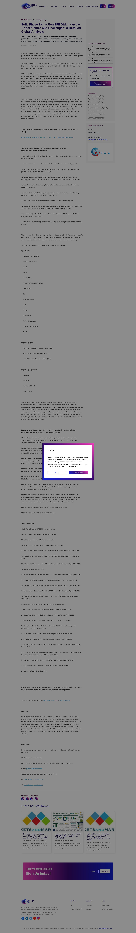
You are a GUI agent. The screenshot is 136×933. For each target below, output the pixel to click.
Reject (57, 473)
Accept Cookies (78, 473)
